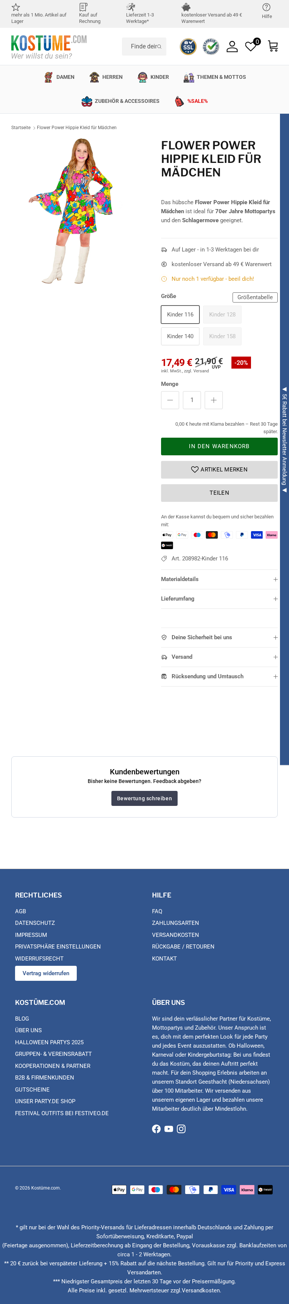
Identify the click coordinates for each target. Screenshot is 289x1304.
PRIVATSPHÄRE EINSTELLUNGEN (58, 946)
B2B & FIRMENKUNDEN (44, 1077)
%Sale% (197, 101)
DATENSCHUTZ (35, 923)
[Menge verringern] (170, 400)
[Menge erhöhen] (214, 400)
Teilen (219, 492)
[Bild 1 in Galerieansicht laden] (77, 211)
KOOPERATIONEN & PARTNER (52, 1066)
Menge (169, 384)
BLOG (22, 1018)
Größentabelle (255, 297)
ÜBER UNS (28, 1030)
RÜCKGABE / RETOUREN (183, 946)
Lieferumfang (178, 598)
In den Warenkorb (219, 446)
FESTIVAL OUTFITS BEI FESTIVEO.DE (62, 1113)
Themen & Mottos (221, 77)
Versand (182, 657)
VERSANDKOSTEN (175, 935)
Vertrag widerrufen (46, 973)
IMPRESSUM (31, 935)
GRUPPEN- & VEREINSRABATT (53, 1054)
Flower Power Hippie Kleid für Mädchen (77, 127)
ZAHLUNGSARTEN (175, 923)
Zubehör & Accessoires (127, 101)
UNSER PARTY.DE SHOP (45, 1101)
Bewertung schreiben (144, 798)
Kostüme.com (45, 1188)
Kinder (160, 77)
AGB (20, 911)
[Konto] (232, 46)
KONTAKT (164, 958)
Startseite (20, 127)
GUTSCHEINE (32, 1089)
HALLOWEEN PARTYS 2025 (49, 1042)
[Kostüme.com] (49, 46)
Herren (112, 77)
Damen (65, 77)
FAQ (157, 911)
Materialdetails (180, 579)
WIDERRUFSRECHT (39, 958)
